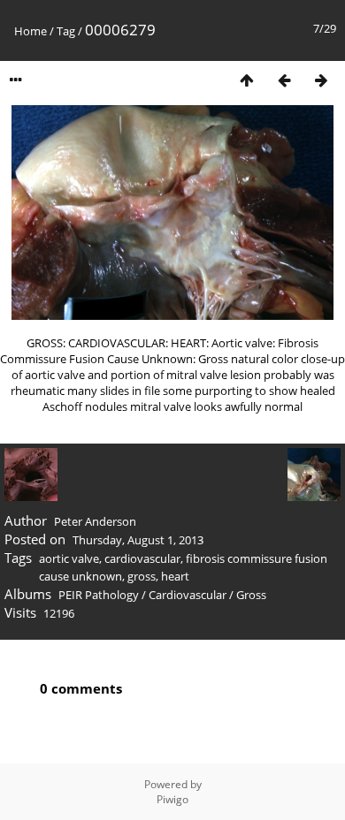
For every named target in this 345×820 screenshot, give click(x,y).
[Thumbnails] (246, 80)
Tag (66, 31)
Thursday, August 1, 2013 (138, 540)
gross (141, 576)
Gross (251, 595)
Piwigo (172, 799)
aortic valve (69, 558)
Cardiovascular (187, 595)
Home (30, 31)
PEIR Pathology (98, 595)
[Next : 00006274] (321, 80)
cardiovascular (142, 558)
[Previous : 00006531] (284, 80)
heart (175, 576)
